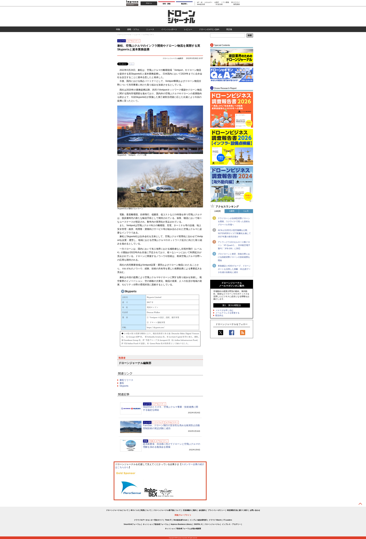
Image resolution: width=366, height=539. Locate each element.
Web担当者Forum (180, 520)
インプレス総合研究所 (198, 520)
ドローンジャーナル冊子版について (167, 510)
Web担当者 (201, 4)
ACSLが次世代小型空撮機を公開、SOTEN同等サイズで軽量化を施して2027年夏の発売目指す (234, 233)
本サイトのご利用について (141, 510)
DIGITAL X (198, 524)
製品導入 (184, 4)
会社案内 (202, 510)
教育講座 (236, 4)
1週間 (231, 211)
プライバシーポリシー (216, 510)
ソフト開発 (225, 2)
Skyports (124, 386)
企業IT (216, 2)
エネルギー (208, 2)
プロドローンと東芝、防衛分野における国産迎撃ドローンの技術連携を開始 (234, 257)
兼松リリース (126, 380)
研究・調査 (167, 4)
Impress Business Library (181, 524)
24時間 (217, 211)
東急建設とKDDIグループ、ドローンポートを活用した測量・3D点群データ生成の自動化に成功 (234, 269)
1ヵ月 (246, 211)
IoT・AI (199, 2)
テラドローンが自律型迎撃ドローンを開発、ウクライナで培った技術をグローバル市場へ (234, 221)
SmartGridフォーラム (132, 524)
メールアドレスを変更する (227, 313)
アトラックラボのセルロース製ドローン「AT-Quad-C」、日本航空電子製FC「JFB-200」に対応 (234, 245)
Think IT (168, 520)
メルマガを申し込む (224, 310)
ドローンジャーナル (212, 524)
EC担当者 (219, 4)
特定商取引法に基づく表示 (237, 510)
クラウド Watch (215, 520)
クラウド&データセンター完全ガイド (148, 520)
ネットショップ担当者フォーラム (156, 524)
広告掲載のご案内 (190, 510)
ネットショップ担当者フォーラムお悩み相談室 (183, 529)
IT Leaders (227, 520)
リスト (131, 64)
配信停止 (219, 315)
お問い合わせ (255, 510)
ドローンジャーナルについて (117, 510)
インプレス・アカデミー (231, 524)
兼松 (122, 383)
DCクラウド (235, 2)
